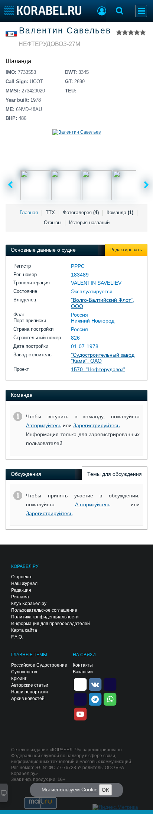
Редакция (21, 590)
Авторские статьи (29, 685)
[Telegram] (95, 698)
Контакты (83, 665)
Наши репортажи (29, 691)
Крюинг (18, 678)
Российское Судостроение (39, 665)
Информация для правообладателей (50, 623)
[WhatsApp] (109, 698)
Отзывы (52, 222)
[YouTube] (80, 713)
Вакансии (83, 671)
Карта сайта (24, 630)
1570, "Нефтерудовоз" (98, 369)
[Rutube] (109, 684)
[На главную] (42, 10)
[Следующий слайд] (146, 185)
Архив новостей (28, 698)
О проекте (22, 576)
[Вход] (101, 12)
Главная (29, 212)
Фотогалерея (81, 212)
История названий (89, 222)
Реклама (20, 596)
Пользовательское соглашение (44, 610)
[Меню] (141, 11)
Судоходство (25, 671)
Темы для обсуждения (114, 474)
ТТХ (50, 212)
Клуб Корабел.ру (28, 603)
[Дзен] (80, 684)
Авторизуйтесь (43, 425)
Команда (120, 212)
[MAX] (80, 698)
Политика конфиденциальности (45, 617)
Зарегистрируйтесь (96, 425)
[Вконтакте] (95, 684)
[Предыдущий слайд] (10, 185)
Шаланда (18, 61)
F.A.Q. (17, 637)
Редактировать (126, 249)
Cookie (89, 789)
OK (105, 790)
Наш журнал (24, 583)
